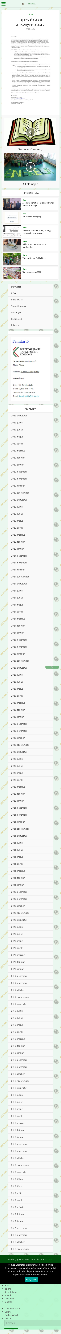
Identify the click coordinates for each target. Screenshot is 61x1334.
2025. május (17, 520)
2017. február (18, 1214)
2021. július (17, 842)
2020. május (17, 940)
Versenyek (16, 312)
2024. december (19, 555)
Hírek (30, 14)
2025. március (18, 534)
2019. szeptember (20, 997)
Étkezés (15, 325)
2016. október (18, 1242)
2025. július (17, 506)
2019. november (19, 983)
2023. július (17, 674)
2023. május (17, 688)
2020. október (18, 905)
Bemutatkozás (11, 1292)
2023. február (18, 709)
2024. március (18, 618)
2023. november (19, 646)
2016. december (19, 1228)
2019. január (17, 1052)
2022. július (17, 758)
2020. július (17, 926)
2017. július (17, 1179)
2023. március (18, 702)
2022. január (17, 800)
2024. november (19, 562)
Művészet (16, 286)
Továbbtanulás (18, 306)
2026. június (17, 429)
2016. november (19, 1235)
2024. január (17, 632)
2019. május (17, 1024)
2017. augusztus (19, 1172)
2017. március (18, 1207)
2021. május (17, 856)
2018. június (17, 1102)
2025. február (18, 541)
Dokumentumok (12, 1308)
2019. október (18, 990)
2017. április (17, 1200)
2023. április (17, 695)
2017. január (17, 1221)
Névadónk (9, 1298)
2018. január (17, 1137)
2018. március (18, 1123)
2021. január (17, 884)
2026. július (17, 422)
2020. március (18, 954)
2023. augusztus (19, 667)
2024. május (17, 604)
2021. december (19, 807)
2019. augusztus (19, 1004)
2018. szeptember (20, 1080)
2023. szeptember (20, 660)
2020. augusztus (19, 919)
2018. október (18, 1073)
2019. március (18, 1038)
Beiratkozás (17, 299)
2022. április (17, 779)
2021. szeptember (20, 828)
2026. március (18, 450)
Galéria (8, 1311)
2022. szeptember (20, 744)
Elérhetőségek (11, 1315)
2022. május (17, 772)
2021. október (18, 821)
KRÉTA (7, 1318)
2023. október (18, 653)
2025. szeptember (20, 492)
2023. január (17, 716)
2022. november (19, 730)
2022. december (19, 723)
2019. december (19, 976)
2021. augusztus (19, 835)
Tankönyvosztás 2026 (32, 272)
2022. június (17, 765)
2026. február (18, 457)
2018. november (19, 1066)
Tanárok (8, 1301)
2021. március (18, 870)
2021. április (17, 863)
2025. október (18, 485)
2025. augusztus (19, 499)
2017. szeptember (20, 1165)
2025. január (17, 548)
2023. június (17, 681)
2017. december (19, 1144)
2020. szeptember (20, 912)
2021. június (17, 849)
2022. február (18, 793)
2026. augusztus (19, 415)
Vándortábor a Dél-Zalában (34, 258)
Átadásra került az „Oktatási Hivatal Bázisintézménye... (38, 204)
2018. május (17, 1109)
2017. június (17, 1186)
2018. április (17, 1116)
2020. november (19, 898)
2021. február (18, 877)
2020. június (17, 933)
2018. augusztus (19, 1087)
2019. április (17, 1031)
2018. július (17, 1095)
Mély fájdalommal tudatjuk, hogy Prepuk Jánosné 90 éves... (37, 232)
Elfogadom (31, 1279)
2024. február (18, 625)
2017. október (18, 1158)
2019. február (18, 1045)
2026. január (17, 464)
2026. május (17, 436)
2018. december (19, 1059)
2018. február (18, 1130)
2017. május (17, 1193)
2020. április (17, 947)
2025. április (17, 527)
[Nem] (52, 667)
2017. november (19, 1151)
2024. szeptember (20, 576)
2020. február (18, 962)
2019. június (17, 1017)
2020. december (19, 891)
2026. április (17, 443)
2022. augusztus (19, 751)
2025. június (17, 513)
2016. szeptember (20, 1249)
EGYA (13, 293)
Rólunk (7, 1288)
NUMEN (48, 1259)
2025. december (19, 471)
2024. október (18, 569)
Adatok (7, 1295)
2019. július (17, 1010)
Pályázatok (16, 318)
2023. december (19, 639)
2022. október (18, 737)
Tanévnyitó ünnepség (32, 216)
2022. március (18, 786)
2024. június (17, 597)
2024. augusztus (19, 583)
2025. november (19, 478)
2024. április (17, 611)
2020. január (17, 969)
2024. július (17, 590)
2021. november (19, 814)
